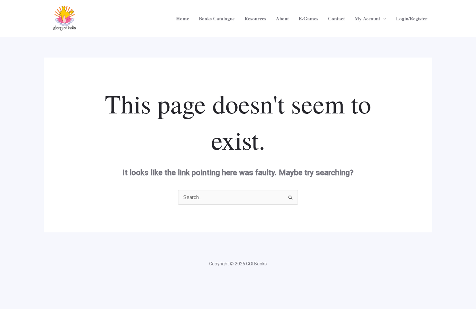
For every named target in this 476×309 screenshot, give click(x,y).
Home (182, 18)
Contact (336, 18)
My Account (367, 18)
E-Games (308, 18)
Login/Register (411, 18)
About (282, 18)
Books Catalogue (217, 18)
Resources (255, 18)
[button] (383, 18)
